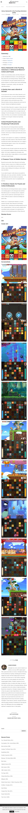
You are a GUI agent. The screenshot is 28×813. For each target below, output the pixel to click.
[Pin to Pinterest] (15, 660)
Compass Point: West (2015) (6, 791)
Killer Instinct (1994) (5, 767)
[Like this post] (11, 660)
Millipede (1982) (4, 779)
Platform (8, 58)
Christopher (8, 14)
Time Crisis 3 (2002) (5, 797)
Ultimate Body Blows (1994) (7, 776)
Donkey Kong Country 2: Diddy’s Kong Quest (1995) (11, 782)
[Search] (26, 2)
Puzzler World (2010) (5, 794)
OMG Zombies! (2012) (5, 770)
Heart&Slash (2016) (5, 752)
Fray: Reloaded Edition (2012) (7, 740)
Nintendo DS (9, 60)
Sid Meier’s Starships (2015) (6, 785)
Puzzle (11, 58)
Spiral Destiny (4, 788)
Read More (17, 811)
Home (2, 6)
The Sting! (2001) (4, 773)
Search (2, 728)
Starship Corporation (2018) (6, 755)
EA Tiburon (10, 62)
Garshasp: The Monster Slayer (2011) (8, 749)
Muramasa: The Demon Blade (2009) (8, 758)
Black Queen (3, 761)
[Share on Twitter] (14, 660)
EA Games (10, 64)
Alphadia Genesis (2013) (6, 764)
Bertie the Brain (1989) (5, 746)
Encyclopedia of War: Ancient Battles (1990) (10, 743)
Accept (11, 811)
